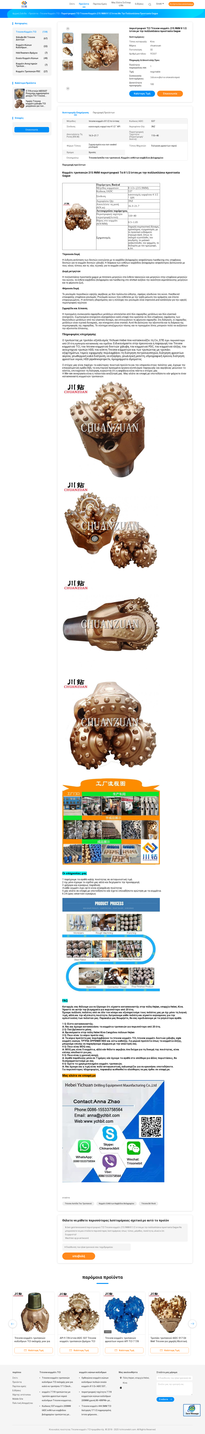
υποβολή (78, 1256)
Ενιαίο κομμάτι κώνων (32, 58)
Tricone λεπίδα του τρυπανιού (78, 1204)
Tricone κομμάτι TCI (32, 32)
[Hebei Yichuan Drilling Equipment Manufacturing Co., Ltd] (24, 4)
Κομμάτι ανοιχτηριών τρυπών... (32, 64)
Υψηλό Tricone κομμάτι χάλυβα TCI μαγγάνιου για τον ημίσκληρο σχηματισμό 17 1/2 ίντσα (37, 103)
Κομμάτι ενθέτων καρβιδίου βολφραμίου (116, 1204)
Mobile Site (17, 1399)
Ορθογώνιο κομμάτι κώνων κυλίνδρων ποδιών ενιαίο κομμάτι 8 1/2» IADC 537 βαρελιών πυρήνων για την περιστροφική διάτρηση (95, 1382)
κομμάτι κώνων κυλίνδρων (92, 1372)
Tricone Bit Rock (148, 1204)
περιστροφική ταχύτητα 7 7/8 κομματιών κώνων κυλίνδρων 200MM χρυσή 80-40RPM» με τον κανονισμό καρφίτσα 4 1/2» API (96, 1396)
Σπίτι (15, 1378)
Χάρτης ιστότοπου (21, 1394)
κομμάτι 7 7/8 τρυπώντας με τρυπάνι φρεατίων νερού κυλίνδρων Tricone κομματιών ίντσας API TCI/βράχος (57, 1396)
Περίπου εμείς (19, 1386)
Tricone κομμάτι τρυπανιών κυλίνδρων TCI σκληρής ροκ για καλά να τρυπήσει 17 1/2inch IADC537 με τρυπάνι (57, 1382)
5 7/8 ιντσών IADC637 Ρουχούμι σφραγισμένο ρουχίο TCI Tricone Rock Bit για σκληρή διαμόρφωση (37, 93)
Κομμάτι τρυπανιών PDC (32, 71)
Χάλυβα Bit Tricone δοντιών (32, 38)
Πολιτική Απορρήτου (22, 1403)
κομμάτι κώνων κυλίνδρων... (32, 46)
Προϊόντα (17, 1382)
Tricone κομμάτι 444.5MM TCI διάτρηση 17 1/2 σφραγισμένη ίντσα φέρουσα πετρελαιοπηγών (96, 1411)
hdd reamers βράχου (32, 53)
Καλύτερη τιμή (142, 93)
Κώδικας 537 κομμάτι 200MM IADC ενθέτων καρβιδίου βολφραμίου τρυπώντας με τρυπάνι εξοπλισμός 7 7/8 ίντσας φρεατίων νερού (56, 1411)
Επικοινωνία (32, 129)
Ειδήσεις (16, 1390)
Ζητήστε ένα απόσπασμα (181, 4)
